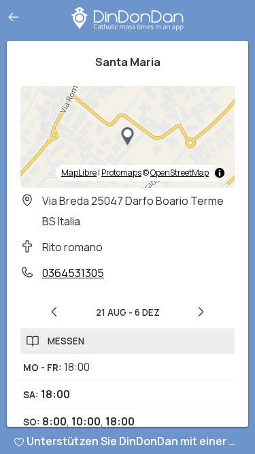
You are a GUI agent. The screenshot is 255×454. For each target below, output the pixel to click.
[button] (128, 137)
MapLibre (79, 172)
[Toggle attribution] (219, 173)
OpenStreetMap (179, 172)
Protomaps (121, 172)
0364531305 (73, 272)
